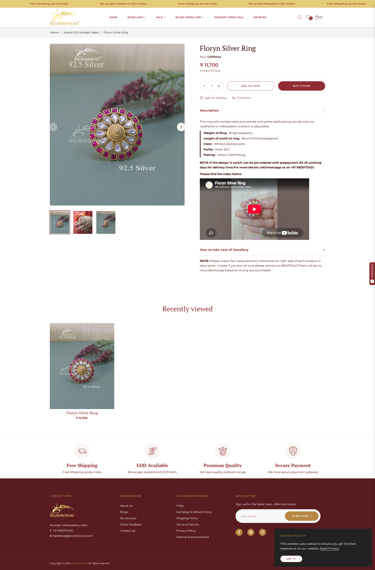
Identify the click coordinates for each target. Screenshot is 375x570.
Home (54, 32)
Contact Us (127, 530)
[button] (299, 17)
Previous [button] (53, 127)
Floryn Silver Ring (82, 412)
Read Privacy (329, 548)
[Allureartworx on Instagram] (262, 532)
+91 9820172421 (63, 530)
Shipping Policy (187, 518)
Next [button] (181, 127)
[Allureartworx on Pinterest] (250, 532)
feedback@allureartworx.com (73, 536)
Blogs (124, 512)
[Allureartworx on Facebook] (239, 532)
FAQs (180, 505)
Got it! (291, 558)
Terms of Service (187, 524)
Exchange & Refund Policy (194, 512)
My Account (128, 518)
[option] (117, 124)
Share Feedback (131, 524)
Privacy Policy (186, 530)
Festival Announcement (192, 537)
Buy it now (301, 85)
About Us (126, 505)
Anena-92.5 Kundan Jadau (81, 32)
